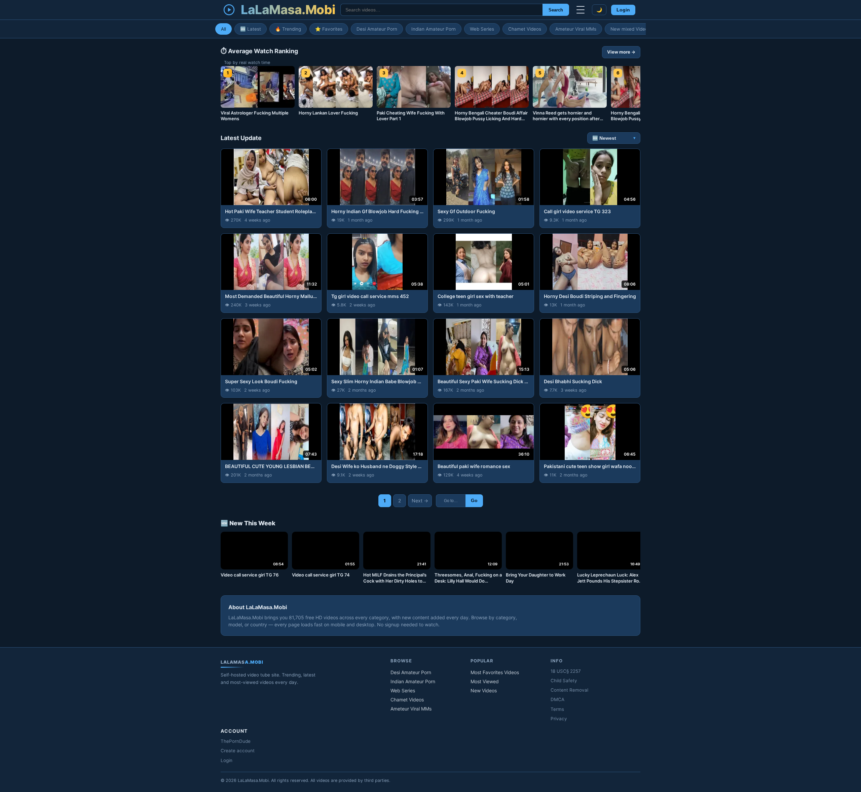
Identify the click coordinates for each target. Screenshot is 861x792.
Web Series (482, 29)
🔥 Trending (288, 29)
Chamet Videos (524, 29)
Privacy (559, 718)
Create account (238, 750)
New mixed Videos (630, 29)
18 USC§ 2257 (566, 671)
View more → (621, 52)
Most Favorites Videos (495, 672)
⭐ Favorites (328, 29)
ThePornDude (236, 741)
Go (474, 500)
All (223, 29)
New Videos (484, 690)
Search (556, 9)
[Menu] (580, 9)
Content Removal (569, 690)
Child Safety (564, 680)
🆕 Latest (250, 29)
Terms (557, 709)
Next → (420, 500)
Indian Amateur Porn (433, 29)
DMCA (557, 699)
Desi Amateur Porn (377, 29)
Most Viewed (485, 681)
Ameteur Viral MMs (575, 29)
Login (623, 9)
